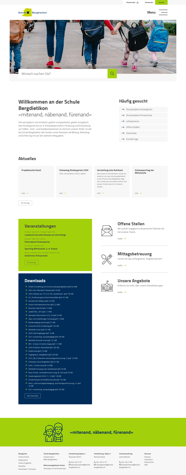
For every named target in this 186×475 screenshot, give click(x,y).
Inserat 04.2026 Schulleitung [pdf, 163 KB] (43, 326)
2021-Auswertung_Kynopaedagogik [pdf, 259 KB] (46, 336)
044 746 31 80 (126, 462)
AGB (146, 464)
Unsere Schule (23, 457)
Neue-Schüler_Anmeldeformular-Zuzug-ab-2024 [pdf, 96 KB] (50, 372)
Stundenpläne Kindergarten (139, 109)
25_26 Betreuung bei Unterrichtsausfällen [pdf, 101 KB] (48, 297)
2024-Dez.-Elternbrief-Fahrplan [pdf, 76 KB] (44, 290)
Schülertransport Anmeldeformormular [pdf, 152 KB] (47, 379)
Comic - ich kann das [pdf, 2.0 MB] (40, 365)
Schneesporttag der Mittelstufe (144, 171)
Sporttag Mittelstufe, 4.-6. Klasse (41, 248)
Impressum (148, 459)
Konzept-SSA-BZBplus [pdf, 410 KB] (41, 301)
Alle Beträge (25, 203)
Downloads (131, 2)
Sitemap (147, 457)
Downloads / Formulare (27, 469)
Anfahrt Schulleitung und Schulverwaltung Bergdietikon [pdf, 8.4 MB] (52, 286)
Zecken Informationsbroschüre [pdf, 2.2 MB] (44, 304)
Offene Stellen (133, 127)
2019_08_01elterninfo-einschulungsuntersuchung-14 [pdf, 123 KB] (52, 358)
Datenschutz (149, 462)
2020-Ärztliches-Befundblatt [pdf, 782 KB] (43, 347)
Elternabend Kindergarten (37, 241)
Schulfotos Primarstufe (36, 255)
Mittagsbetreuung (135, 253)
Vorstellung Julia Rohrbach (110, 170)
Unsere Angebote (134, 280)
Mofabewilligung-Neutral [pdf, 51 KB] (41, 322)
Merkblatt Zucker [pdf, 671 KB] (39, 329)
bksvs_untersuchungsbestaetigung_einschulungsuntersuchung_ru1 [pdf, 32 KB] (54, 384)
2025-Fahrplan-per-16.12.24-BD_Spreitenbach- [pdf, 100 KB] (50, 294)
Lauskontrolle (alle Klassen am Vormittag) (45, 235)
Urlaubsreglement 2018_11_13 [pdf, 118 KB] (44, 376)
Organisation (23, 460)
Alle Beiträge (31, 262)
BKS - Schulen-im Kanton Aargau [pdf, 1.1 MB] (45, 344)
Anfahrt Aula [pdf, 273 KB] (37, 351)
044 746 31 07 (101, 462)
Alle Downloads (32, 395)
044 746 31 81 (76, 462)
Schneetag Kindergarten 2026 (73, 170)
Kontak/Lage (132, 139)
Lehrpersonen (132, 121)
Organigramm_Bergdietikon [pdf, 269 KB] (43, 354)
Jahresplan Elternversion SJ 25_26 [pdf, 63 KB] (45, 315)
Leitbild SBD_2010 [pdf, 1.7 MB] (40, 311)
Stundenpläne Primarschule (139, 115)
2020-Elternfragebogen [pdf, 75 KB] (41, 333)
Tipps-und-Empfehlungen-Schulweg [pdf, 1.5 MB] (46, 319)
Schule (161, 2)
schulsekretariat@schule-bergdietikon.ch (129, 466)
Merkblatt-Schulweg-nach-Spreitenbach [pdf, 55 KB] (47, 369)
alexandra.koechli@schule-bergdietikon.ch (80, 466)
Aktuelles (21, 466)
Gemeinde (149, 2)
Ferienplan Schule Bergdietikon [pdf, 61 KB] (43, 362)
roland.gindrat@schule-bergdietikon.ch (104, 466)
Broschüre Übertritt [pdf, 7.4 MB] (40, 308)
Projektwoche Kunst (31, 170)
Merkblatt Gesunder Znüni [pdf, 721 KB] (42, 340)
